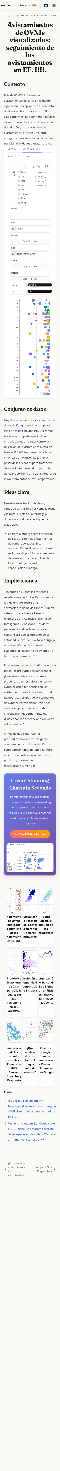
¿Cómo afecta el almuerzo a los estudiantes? (16, 1169)
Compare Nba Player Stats (43, 1169)
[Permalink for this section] (28, 84)
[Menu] (54, 5)
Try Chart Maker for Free (30, 834)
